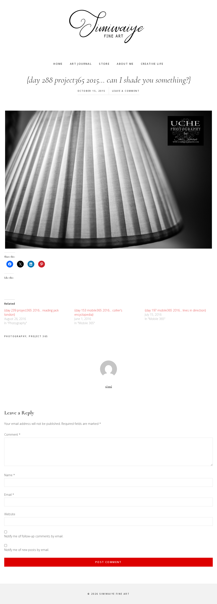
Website (9, 514)
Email (9, 495)
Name (9, 475)
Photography (15, 336)
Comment (12, 434)
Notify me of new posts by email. (26, 550)
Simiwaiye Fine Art (108, 26)
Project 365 (38, 336)
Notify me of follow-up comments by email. (33, 536)
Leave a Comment (125, 90)
